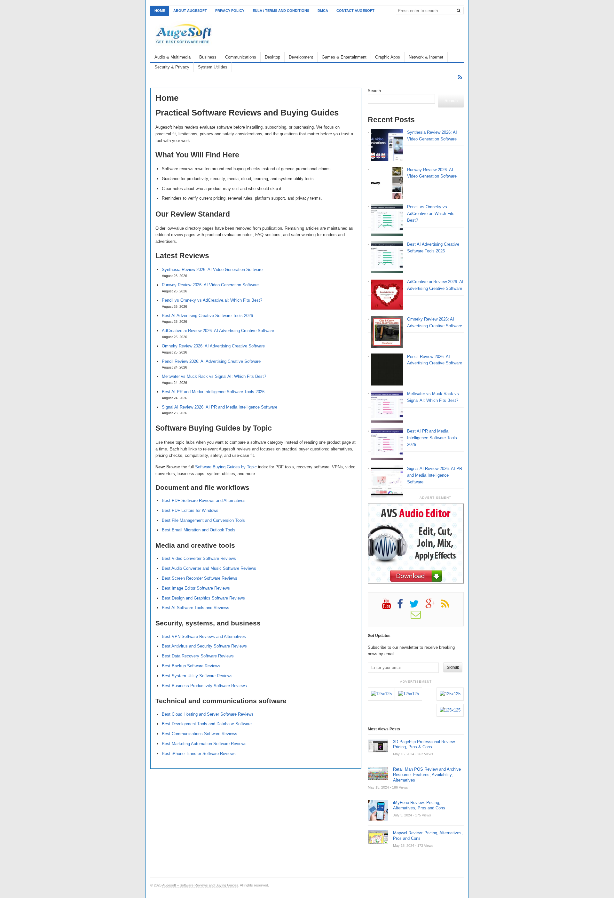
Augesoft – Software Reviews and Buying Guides (200, 885)
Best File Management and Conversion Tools (203, 520)
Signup (453, 667)
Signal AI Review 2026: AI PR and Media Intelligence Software (219, 407)
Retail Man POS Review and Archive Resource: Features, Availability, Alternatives (427, 775)
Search (374, 90)
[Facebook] (403, 606)
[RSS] (460, 77)
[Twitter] (417, 606)
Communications (240, 57)
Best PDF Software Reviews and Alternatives (204, 500)
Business (207, 57)
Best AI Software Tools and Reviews (195, 607)
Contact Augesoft (355, 10)
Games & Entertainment (344, 57)
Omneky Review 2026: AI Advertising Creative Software (213, 346)
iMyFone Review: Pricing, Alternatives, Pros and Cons (419, 805)
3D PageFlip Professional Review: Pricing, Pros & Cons (424, 744)
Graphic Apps (387, 57)
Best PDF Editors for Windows (190, 510)
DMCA (323, 10)
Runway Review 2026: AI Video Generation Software (210, 284)
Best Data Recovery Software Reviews (198, 656)
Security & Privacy (171, 67)
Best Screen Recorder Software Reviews (199, 578)
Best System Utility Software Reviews (197, 675)
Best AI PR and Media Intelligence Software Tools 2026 (213, 391)
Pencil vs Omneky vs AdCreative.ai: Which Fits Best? (212, 300)
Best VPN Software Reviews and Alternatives (204, 636)
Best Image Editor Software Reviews (196, 588)
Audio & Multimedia (172, 57)
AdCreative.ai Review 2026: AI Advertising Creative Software (218, 330)
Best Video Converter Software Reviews (199, 558)
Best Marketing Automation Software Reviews (204, 743)
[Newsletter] (419, 617)
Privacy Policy (229, 10)
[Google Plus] (433, 606)
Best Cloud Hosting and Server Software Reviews (208, 714)
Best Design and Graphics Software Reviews (203, 598)
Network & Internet (426, 57)
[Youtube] (389, 606)
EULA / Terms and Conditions (281, 10)
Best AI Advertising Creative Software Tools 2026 (207, 315)
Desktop (272, 57)
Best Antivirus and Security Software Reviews (204, 646)
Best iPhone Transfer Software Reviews (199, 753)
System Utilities (212, 67)
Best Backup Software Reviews (191, 666)
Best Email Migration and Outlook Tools (198, 530)
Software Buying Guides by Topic (226, 467)
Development (301, 57)
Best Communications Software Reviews (199, 733)
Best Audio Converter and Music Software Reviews (209, 568)
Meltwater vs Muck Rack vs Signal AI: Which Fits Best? (214, 376)
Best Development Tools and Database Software (207, 723)
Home (159, 10)
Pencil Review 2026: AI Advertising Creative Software (211, 361)
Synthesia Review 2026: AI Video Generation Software (212, 269)
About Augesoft (190, 10)
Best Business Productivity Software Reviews (204, 685)
